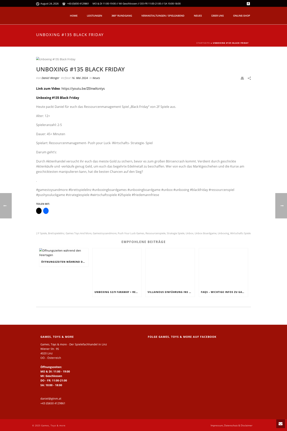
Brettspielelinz (56, 233)
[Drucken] (242, 78)
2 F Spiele (41, 233)
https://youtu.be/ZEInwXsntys (83, 88)
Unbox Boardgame (206, 233)
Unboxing (223, 233)
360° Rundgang (121, 15)
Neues (198, 15)
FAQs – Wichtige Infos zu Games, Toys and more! (224, 292)
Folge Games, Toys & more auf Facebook (182, 337)
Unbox (189, 233)
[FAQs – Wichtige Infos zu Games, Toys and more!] (223, 267)
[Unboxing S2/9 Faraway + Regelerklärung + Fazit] (117, 267)
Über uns (217, 15)
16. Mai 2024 (79, 78)
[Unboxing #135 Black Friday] (143, 59)
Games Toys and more (79, 233)
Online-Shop (241, 15)
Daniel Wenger (50, 78)
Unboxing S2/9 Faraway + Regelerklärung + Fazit (118, 292)
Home (74, 15)
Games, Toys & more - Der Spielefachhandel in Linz (73, 344)
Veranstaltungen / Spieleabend (162, 15)
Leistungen (94, 15)
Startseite (203, 43)
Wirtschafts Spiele (240, 233)
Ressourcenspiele (155, 233)
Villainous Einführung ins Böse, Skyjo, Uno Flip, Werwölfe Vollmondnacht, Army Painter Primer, (171, 292)
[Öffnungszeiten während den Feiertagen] (63, 252)
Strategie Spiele (175, 233)
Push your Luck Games (131, 233)
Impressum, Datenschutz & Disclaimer (231, 425)
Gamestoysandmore (105, 233)
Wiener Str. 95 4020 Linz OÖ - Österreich (50, 353)
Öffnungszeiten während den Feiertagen (64, 261)
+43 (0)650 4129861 (78, 3)
